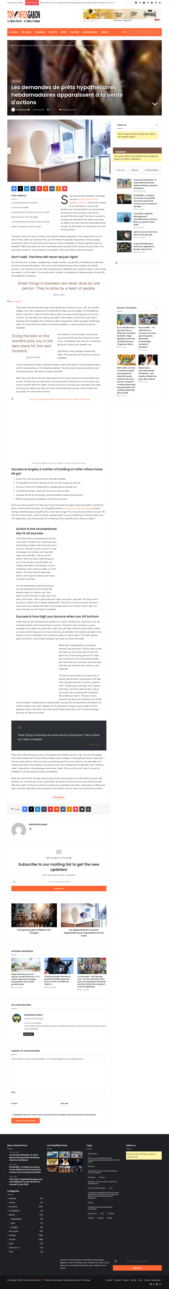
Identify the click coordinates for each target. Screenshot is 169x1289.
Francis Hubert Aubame (96, 1188)
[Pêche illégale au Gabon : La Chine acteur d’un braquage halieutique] (52, 1154)
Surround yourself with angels (77, 508)
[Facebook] (14, 188)
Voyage (14, 1227)
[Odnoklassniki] (58, 188)
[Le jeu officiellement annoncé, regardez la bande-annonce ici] (124, 247)
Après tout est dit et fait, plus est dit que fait (145, 233)
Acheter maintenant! (152, 1280)
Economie (40, 32)
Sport (64, 32)
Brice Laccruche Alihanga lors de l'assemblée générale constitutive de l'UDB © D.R (103, 1160)
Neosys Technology (53, 1280)
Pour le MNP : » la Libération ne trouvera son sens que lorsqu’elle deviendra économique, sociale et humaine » (147, 337)
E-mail (14, 1103)
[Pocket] (64, 188)
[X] (20, 188)
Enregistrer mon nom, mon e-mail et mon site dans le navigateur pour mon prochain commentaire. (55, 1115)
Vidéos (104, 32)
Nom (14, 1092)
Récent (135, 170)
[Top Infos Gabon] (23, 17)
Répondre (29, 1034)
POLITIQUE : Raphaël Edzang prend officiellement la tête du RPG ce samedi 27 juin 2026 (145, 219)
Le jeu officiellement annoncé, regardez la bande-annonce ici (143, 246)
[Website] (30, 828)
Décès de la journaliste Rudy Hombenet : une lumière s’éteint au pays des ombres (148, 373)
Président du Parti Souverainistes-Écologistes (100, 1208)
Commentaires (151, 170)
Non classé (13, 1231)
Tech (11, 1252)
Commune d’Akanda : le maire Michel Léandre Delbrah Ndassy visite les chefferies (145, 184)
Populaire (120, 170)
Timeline (59, 797)
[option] (58, 151)
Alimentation (16, 1219)
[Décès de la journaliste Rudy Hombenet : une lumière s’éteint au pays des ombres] (148, 360)
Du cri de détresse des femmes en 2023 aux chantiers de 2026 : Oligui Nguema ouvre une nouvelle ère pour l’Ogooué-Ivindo (126, 336)
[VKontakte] (52, 188)
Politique (26, 32)
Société (53, 32)
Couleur (102, 1177)
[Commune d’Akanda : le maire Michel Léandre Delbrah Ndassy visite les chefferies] (124, 184)
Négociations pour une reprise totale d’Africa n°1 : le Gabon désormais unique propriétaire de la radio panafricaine (25, 979)
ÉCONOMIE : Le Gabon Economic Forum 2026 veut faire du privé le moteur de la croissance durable (145, 201)
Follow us (131, 1145)
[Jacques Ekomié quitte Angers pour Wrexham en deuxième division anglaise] (77, 1169)
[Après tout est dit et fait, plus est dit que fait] (124, 235)
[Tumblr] (33, 188)
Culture (75, 32)
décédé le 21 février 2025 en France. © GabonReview (102, 1182)
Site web (64, 1103)
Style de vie (14, 1248)
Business (24, 45)
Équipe (109, 1218)
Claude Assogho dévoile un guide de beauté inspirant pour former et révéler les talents (57, 980)
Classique (91, 1177)
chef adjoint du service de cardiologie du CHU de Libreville (103, 1172)
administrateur (21, 110)
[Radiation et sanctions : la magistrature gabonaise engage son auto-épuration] (52, 1169)
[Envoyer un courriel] (28, 110)
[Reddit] (45, 188)
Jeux (13, 1223)
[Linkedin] (26, 188)
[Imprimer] (88, 809)
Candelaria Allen (33, 1014)
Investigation (90, 32)
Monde (12, 1215)
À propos (100, 1218)
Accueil (13, 32)
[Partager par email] (82, 809)
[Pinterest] (39, 188)
